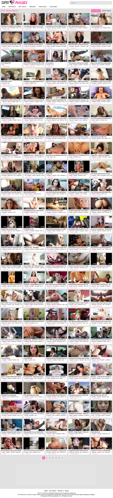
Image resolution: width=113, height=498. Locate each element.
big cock (27, 46)
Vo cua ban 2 (49, 63)
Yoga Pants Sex (95, 358)
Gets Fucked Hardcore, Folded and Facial (12, 340)
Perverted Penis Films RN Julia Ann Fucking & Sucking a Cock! (12, 192)
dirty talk (96, 27)
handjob (64, 46)
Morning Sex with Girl (30, 192)
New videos (12, 6)
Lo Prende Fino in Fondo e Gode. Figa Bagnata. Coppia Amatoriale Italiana (79, 192)
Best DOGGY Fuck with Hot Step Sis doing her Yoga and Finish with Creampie (101, 247)
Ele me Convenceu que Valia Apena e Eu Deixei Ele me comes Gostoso (34, 450)
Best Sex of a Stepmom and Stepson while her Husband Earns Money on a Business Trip (12, 26)
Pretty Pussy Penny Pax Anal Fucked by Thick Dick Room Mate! (79, 266)
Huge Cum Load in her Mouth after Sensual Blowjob (101, 450)
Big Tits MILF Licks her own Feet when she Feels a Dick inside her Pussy (12, 303)
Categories (53, 6)
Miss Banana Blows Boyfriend (77, 26)
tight (99, 415)
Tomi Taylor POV (6, 210)
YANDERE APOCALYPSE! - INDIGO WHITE (79, 413)
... (65, 458)
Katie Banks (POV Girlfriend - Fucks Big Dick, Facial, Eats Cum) (12, 321)
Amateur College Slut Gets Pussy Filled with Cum (12, 432)
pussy (103, 415)
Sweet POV (49, 173)
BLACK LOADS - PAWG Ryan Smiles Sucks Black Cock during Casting (79, 81)
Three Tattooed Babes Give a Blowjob (12, 137)
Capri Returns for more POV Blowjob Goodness (34, 137)
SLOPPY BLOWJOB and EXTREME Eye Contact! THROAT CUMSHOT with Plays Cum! (56, 137)
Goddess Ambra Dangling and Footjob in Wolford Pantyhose (56, 266)
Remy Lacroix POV (6, 81)
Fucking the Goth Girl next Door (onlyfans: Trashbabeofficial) (79, 100)
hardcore (88, 46)
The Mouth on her (29, 229)
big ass (4, 27)
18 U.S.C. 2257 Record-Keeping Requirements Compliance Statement (56, 493)
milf (17, 27)
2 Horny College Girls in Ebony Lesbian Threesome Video (56, 395)
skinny (104, 27)
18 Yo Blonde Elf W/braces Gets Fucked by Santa (79, 321)
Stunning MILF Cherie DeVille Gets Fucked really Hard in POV (34, 432)
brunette (80, 27)
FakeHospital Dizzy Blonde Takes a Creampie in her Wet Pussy (101, 340)
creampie (32, 64)
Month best (43, 6)
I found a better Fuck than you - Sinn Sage (101, 284)
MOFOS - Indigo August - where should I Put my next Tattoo (79, 432)
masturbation (17, 157)
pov (20, 27)
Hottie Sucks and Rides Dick (9, 229)
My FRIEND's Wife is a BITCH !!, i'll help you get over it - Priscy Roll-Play (79, 229)
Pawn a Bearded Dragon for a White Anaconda (56, 229)
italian (85, 193)
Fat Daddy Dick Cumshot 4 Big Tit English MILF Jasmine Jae (79, 118)
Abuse (67, 491)
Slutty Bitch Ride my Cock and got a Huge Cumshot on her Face (79, 376)
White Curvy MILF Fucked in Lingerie (56, 413)
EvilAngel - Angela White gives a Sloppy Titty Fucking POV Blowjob (34, 284)
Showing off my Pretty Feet (98, 137)
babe (17, 46)
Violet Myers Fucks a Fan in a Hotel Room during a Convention (101, 81)
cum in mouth (28, 27)
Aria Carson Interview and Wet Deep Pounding (56, 192)
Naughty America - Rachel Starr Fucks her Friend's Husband (34, 155)
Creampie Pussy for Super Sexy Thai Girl (79, 303)
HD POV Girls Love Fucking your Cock (79, 155)
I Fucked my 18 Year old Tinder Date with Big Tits (34, 173)
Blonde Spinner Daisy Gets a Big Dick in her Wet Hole (12, 450)
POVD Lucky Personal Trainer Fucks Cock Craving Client (101, 321)
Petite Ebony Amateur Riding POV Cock (12, 100)
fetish (14, 120)
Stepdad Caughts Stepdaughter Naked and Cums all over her (56, 100)
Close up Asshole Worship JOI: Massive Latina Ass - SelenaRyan (12, 44)
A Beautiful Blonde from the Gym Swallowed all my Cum (79, 173)
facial (63, 27)
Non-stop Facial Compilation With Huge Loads (56, 284)
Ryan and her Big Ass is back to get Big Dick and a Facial (56, 450)
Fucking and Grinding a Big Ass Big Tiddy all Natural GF (79, 358)
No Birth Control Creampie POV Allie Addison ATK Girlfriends (101, 413)
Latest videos (106, 10)
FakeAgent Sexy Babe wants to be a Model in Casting (34, 81)
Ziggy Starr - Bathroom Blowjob (100, 155)
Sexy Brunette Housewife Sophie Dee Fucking (34, 118)
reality (31, 83)
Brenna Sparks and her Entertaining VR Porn (56, 376)
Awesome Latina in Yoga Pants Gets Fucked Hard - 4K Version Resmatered (12, 247)
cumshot (39, 46)
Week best (32, 6)
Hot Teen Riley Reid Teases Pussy (100, 173)
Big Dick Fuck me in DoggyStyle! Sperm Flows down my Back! (101, 210)
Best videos (22, 6)
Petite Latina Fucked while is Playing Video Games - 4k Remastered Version (79, 137)
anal (51, 157)
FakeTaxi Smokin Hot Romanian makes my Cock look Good (56, 358)
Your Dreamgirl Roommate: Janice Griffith (12, 173)
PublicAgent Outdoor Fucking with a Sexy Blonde (79, 395)
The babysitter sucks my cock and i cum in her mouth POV (34, 26)
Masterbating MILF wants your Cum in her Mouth (101, 44)
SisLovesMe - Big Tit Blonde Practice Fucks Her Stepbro (34, 266)
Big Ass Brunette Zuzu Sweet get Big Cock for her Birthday (101, 63)
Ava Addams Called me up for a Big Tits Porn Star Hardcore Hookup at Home (56, 321)
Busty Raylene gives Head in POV (78, 247)
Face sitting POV (6, 63)
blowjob (59, 27)
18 (37, 27)
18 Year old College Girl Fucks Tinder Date (56, 247)
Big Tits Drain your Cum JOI (99, 395)
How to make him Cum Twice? (54, 210)
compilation (56, 286)
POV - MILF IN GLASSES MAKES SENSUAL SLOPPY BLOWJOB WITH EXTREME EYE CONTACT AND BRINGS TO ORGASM (56, 340)
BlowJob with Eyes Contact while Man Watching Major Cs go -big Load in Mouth (34, 100)
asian (71, 64)
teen (109, 27)
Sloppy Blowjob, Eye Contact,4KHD (33, 303)
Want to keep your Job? (8, 118)
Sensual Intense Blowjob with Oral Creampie (79, 284)
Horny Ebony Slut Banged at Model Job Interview (79, 340)
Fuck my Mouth (5, 358)
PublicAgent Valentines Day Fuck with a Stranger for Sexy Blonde (34, 321)
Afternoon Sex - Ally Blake (31, 247)
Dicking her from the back (8, 395)
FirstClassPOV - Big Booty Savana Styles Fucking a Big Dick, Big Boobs (34, 376)
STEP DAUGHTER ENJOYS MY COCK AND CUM (34, 63)
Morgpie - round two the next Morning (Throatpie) (101, 376)
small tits (19, 175)
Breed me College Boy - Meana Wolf (101, 229)
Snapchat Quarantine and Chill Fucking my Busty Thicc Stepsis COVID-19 (12, 284)
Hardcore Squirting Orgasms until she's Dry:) (101, 303)
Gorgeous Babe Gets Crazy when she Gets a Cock (79, 210)
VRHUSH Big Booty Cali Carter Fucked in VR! (56, 118)
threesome (33, 46)
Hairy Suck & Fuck (51, 432)
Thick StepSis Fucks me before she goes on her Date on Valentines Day (12, 413)
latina (34, 27)
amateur (41, 27)
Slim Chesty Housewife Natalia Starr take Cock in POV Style (101, 192)
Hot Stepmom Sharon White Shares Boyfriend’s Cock (56, 26)
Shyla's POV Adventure (52, 303)
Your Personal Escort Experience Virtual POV (101, 118)
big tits (49, 27)
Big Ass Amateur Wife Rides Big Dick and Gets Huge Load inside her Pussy (12, 376)
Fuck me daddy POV (97, 26)
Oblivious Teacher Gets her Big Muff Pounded (56, 81)
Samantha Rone (95, 432)
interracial (80, 304)
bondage (12, 27)
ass (8, 27)
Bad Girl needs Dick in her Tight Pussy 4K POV (101, 266)
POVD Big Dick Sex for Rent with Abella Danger (34, 210)
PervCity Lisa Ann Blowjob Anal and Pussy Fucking (56, 155)
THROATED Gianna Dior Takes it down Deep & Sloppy (56, 44)
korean (49, 64)
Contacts (60, 491)
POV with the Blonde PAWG (31, 395)
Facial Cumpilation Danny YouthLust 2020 (101, 100)
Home (3, 6)
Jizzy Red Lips (28, 358)
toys (18, 120)
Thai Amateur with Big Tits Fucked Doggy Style (79, 63)
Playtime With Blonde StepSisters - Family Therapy (34, 44)
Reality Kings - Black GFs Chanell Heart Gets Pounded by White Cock (34, 340)
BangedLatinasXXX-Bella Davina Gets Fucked (79, 450)
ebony (9, 101)
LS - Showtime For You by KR (9, 155)
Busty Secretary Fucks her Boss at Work (79, 44)
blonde (54, 27)
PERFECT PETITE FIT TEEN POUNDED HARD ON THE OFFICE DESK (12, 266)
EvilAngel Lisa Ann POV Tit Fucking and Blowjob (34, 413)
